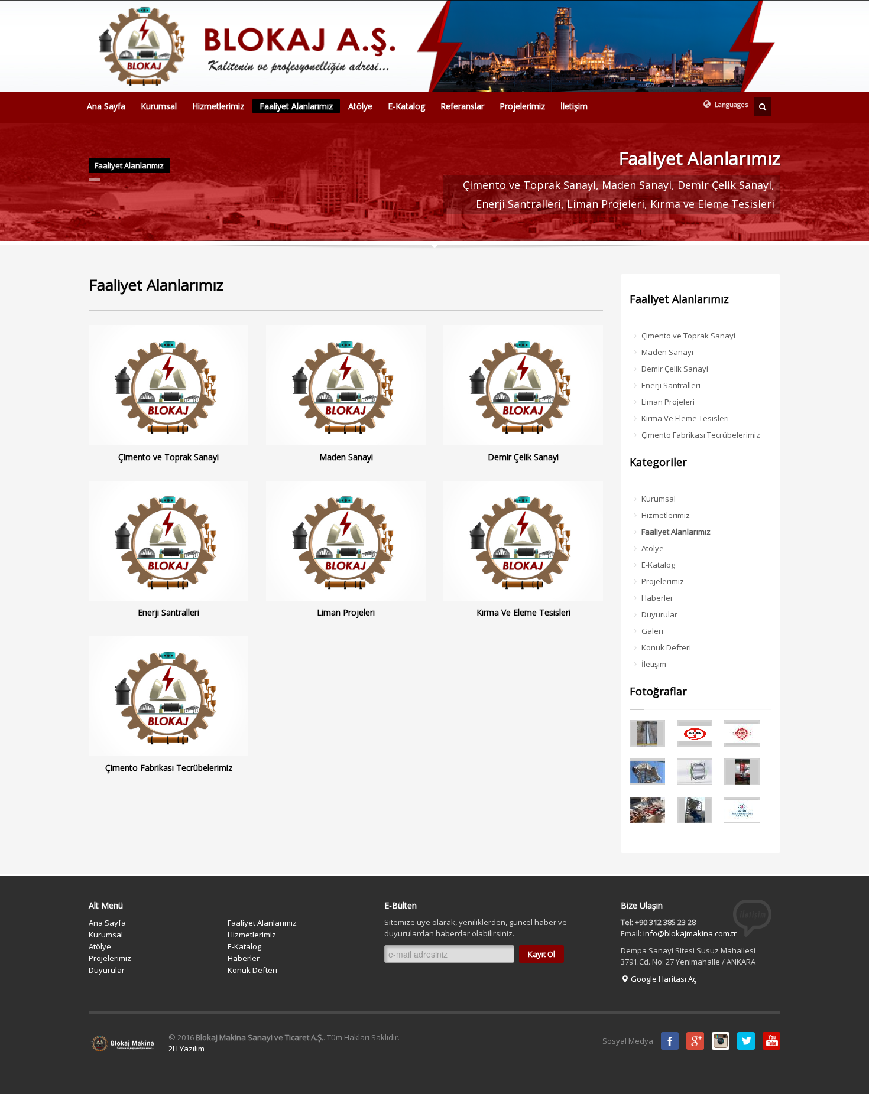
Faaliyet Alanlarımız (292, 106)
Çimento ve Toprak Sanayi (688, 335)
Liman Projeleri (668, 401)
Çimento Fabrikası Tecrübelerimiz (700, 434)
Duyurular (659, 614)
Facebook (670, 1041)
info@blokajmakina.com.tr (690, 933)
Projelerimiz (518, 106)
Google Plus (695, 1041)
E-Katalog (406, 106)
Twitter (746, 1041)
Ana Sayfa (106, 106)
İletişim (574, 106)
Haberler (657, 597)
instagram (720, 1041)
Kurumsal (155, 106)
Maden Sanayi (667, 352)
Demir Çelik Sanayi (674, 368)
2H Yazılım (186, 1048)
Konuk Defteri (666, 647)
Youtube (771, 1041)
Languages (730, 104)
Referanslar (462, 106)
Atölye (360, 106)
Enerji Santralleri (671, 385)
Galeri (652, 631)
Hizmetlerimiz (214, 106)
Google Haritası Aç (662, 978)
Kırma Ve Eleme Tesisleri (685, 418)
